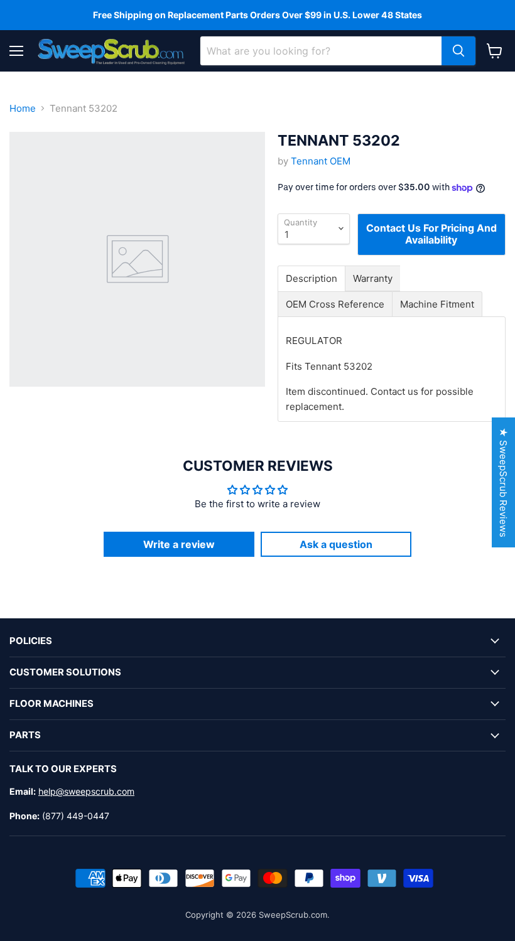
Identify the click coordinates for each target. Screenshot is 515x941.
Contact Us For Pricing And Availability (431, 233)
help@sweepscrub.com (86, 791)
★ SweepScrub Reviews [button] (503, 482)
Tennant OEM (320, 161)
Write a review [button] (179, 544)
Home (22, 108)
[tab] (311, 278)
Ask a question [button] (336, 544)
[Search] (458, 50)
